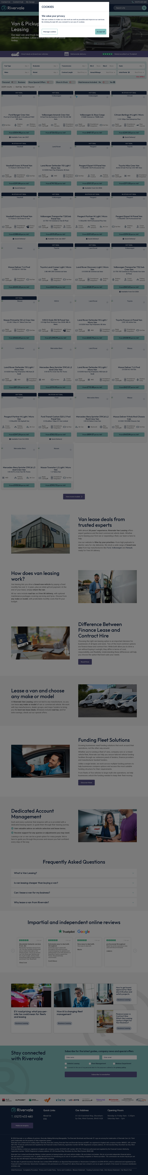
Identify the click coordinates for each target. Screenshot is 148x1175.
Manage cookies (49, 32)
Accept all (101, 32)
